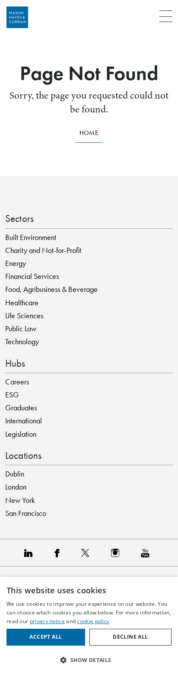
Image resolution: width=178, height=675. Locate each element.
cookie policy (93, 621)
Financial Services (32, 276)
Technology (22, 341)
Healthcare (21, 302)
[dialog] (89, 626)
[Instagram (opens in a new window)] (117, 553)
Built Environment (30, 237)
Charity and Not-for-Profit (43, 250)
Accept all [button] (45, 636)
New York (20, 500)
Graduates (21, 408)
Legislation (20, 434)
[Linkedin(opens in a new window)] (30, 553)
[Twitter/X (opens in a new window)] (87, 553)
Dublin (14, 474)
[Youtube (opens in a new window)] (147, 553)
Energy (15, 263)
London (15, 487)
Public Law (20, 328)
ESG (12, 395)
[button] (89, 660)
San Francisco (25, 513)
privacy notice (47, 621)
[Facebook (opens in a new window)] (59, 553)
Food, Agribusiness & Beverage (51, 289)
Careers (17, 382)
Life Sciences (24, 315)
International (23, 420)
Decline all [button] (130, 636)
